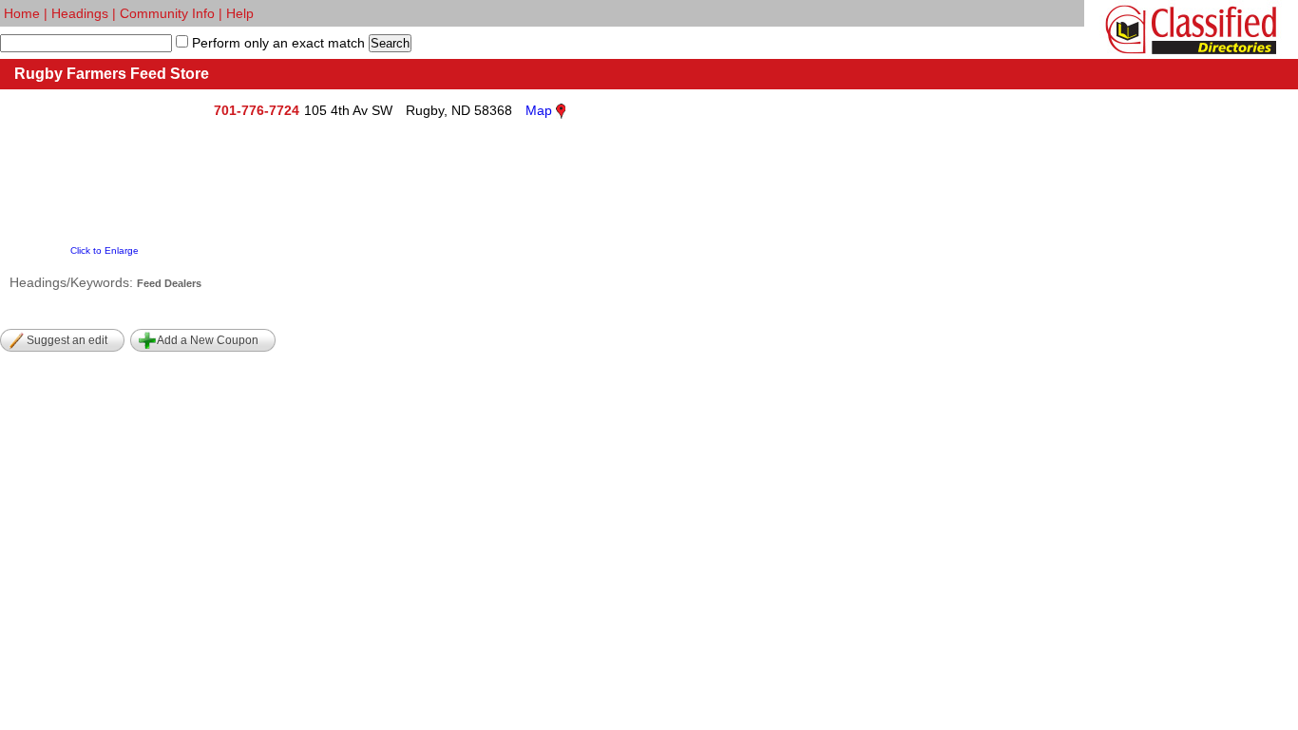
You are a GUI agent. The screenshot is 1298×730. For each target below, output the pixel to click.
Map (538, 110)
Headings (79, 13)
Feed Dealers (169, 283)
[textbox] (86, 43)
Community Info (167, 13)
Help (240, 13)
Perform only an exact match (276, 42)
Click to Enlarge (104, 250)
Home (22, 13)
